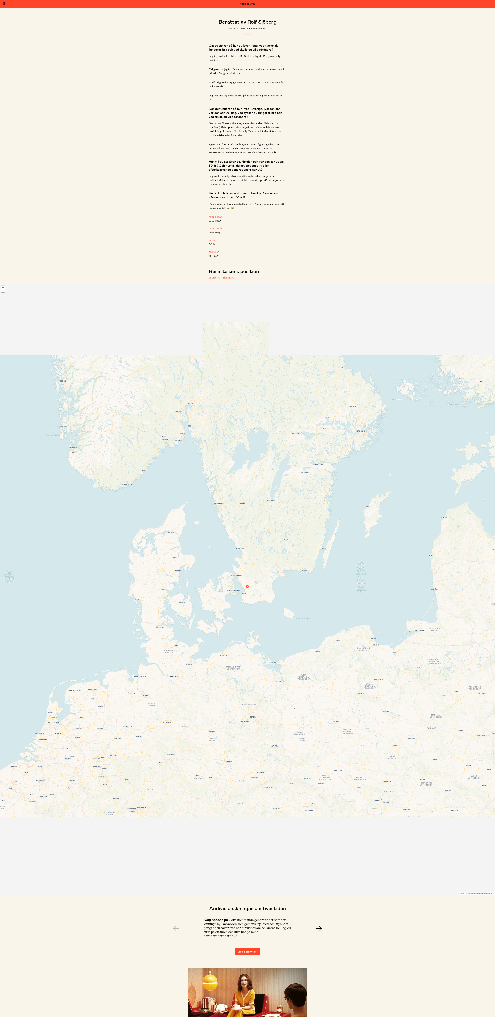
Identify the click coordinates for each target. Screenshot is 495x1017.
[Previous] (176, 928)
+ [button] (3, 287)
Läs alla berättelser (247, 951)
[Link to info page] (4, 4)
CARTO (491, 893)
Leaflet (462, 893)
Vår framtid (247, 4)
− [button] (3, 290)
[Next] (319, 928)
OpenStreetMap (472, 893)
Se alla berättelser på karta (221, 277)
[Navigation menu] (491, 4)
